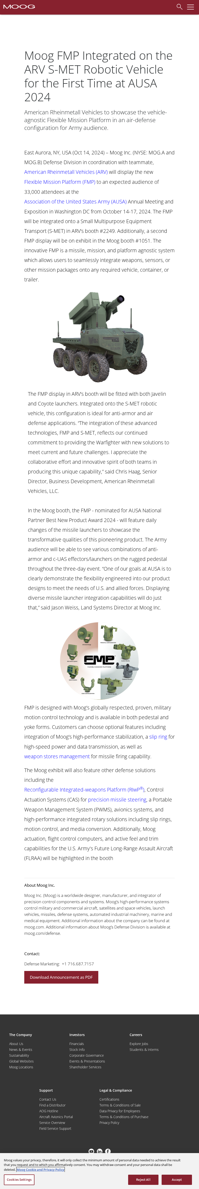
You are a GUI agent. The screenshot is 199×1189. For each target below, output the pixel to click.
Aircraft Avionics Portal (56, 1116)
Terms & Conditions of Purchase (124, 1116)
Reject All (143, 1179)
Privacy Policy (109, 1122)
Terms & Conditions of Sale (120, 1105)
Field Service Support (55, 1128)
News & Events (20, 1049)
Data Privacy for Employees (120, 1111)
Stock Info (77, 1049)
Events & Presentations (87, 1061)
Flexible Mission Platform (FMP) (59, 181)
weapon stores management (57, 756)
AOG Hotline (48, 1111)
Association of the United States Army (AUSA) (75, 201)
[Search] (178, 6)
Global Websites (21, 1061)
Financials (76, 1043)
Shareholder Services (85, 1067)
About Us (16, 1043)
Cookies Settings (19, 1179)
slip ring (158, 736)
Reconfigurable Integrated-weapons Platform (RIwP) (84, 789)
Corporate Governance (86, 1055)
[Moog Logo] (18, 6)
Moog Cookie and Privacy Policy (40, 1169)
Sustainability (19, 1055)
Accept (177, 1179)
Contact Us (47, 1099)
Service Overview (52, 1122)
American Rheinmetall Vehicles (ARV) (66, 171)
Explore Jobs (139, 1043)
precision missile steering (117, 799)
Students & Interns (144, 1049)
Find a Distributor (52, 1105)
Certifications (109, 1099)
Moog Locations (21, 1067)
